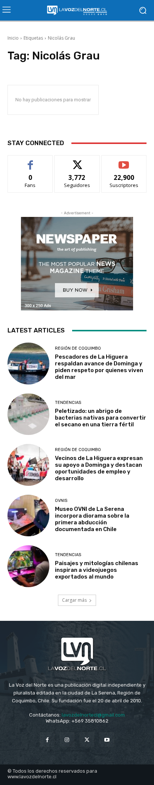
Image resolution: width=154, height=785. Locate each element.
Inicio (13, 38)
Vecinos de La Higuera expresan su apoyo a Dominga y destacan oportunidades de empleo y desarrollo (99, 468)
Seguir (77, 161)
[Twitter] (87, 739)
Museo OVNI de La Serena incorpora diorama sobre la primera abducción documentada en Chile (92, 519)
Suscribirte (124, 161)
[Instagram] (67, 739)
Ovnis (61, 501)
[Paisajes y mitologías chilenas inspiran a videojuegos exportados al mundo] (28, 566)
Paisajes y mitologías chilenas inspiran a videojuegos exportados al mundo (96, 570)
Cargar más (74, 600)
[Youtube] (106, 739)
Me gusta (30, 161)
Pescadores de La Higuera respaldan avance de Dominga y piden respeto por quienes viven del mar (99, 366)
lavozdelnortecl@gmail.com (93, 715)
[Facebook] (47, 739)
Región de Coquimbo (78, 348)
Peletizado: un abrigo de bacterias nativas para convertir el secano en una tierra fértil (100, 418)
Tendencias (68, 403)
